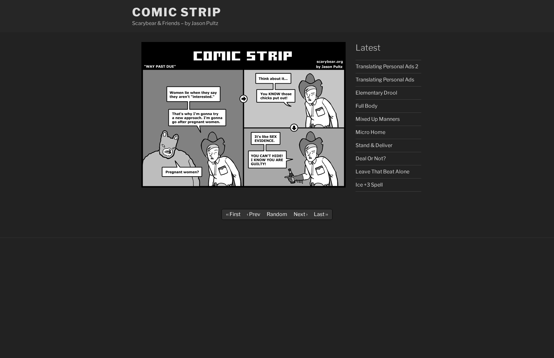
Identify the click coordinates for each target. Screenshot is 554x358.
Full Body (366, 106)
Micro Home (370, 132)
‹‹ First (233, 214)
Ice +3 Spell (369, 185)
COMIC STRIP (177, 12)
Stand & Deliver (374, 145)
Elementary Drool (376, 93)
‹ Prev (253, 214)
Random (277, 214)
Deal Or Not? (371, 158)
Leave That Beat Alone (382, 172)
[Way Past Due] (243, 186)
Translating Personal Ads (385, 80)
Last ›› (321, 214)
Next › (300, 214)
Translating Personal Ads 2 (387, 66)
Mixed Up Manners (378, 119)
